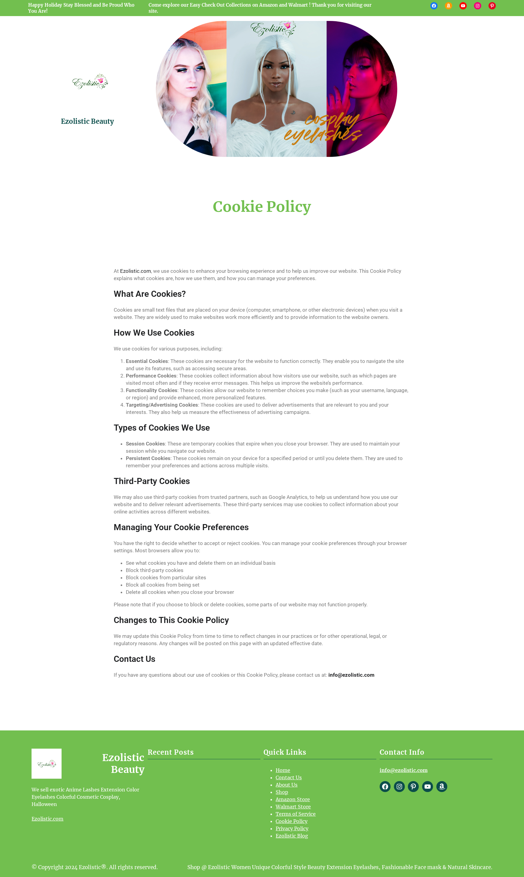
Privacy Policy (292, 828)
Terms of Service (296, 814)
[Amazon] (448, 5)
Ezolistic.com (135, 271)
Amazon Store (293, 799)
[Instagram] (477, 5)
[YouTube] (463, 5)
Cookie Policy (291, 821)
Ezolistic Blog (292, 836)
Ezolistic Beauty (87, 121)
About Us (286, 785)
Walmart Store (293, 807)
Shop (282, 792)
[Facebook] (434, 5)
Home (283, 770)
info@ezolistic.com (351, 675)
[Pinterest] (492, 5)
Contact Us (289, 777)
